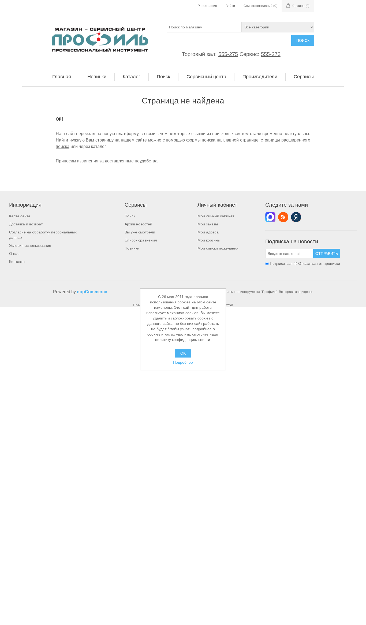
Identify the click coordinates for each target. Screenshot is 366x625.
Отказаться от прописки (319, 263)
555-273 (271, 54)
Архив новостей (138, 224)
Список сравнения (141, 240)
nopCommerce (92, 291)
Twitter (270, 217)
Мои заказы (207, 224)
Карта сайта (19, 216)
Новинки (132, 248)
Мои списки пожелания (217, 248)
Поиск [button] (163, 76)
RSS (283, 217)
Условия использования (30, 245)
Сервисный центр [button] (206, 76)
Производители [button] (259, 76)
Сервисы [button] (304, 76)
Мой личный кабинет (215, 216)
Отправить (326, 253)
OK (183, 353)
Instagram (296, 217)
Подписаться (281, 263)
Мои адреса (208, 232)
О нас (14, 253)
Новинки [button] (96, 76)
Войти (230, 6)
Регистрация (207, 6)
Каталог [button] (131, 76)
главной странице (241, 140)
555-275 (228, 54)
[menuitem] (61, 77)
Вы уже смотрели (140, 232)
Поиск (302, 40)
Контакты (17, 261)
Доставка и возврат (26, 224)
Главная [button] (61, 76)
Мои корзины (209, 240)
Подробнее (183, 362)
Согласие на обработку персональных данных (43, 235)
